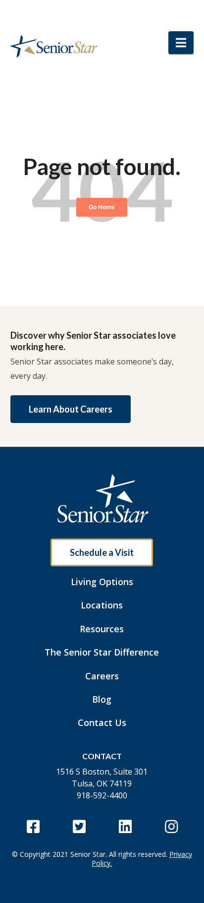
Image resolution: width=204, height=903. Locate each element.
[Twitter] (79, 826)
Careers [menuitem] (102, 676)
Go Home (102, 207)
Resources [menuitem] (102, 629)
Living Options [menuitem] (102, 582)
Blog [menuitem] (101, 699)
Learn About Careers (70, 409)
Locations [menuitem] (102, 605)
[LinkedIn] (125, 826)
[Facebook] (33, 826)
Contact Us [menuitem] (102, 722)
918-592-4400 (102, 795)
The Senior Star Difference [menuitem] (102, 652)
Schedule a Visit (102, 552)
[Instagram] (171, 826)
